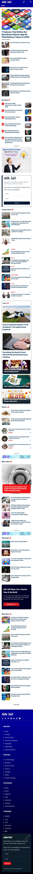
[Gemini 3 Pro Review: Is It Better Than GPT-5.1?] (6, 269)
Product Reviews (10, 778)
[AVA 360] (7, 2)
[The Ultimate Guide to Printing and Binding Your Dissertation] (5, 85)
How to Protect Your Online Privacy (20, 42)
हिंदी (6, 831)
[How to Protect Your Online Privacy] (5, 45)
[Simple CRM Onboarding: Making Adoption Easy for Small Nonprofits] (5, 77)
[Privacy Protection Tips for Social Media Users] (28, 118)
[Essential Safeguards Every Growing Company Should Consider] (6, 252)
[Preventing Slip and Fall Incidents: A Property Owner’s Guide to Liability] (6, 500)
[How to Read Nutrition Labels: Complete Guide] (5, 60)
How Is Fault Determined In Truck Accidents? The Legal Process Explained (15, 327)
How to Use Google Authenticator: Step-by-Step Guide (13, 105)
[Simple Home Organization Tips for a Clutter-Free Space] (6, 232)
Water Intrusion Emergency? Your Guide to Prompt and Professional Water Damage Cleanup (15, 488)
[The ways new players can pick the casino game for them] (6, 561)
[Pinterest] (11, 718)
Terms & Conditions (11, 740)
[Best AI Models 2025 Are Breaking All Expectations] (28, 132)
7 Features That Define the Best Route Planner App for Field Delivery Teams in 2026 (15, 34)
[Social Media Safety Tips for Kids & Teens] (6, 241)
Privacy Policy (9, 737)
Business (13, 249)
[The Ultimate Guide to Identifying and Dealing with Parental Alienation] (5, 439)
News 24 (7, 794)
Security (13, 292)
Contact (7, 734)
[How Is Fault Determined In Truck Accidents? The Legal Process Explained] (16, 314)
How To (12, 258)
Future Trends (14, 275)
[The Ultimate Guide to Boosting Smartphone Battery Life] (5, 53)
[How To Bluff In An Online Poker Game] (16, 382)
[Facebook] (3, 718)
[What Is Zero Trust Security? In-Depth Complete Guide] (5, 70)
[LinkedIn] (14, 718)
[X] (5, 718)
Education (8, 800)
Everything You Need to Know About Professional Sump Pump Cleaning (15, 354)
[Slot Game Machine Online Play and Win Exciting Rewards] (16, 367)
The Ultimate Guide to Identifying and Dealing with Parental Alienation (18, 437)
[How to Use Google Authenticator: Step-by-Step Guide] (28, 105)
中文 (6, 822)
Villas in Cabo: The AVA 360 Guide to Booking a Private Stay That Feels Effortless (21, 223)
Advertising (8, 747)
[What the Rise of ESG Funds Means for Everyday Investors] (6, 413)
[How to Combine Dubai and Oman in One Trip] (6, 215)
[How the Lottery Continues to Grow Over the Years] (6, 569)
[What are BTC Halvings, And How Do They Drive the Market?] (5, 431)
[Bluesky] (19, 718)
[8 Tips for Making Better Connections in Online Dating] (6, 515)
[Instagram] (8, 718)
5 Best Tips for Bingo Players (19, 541)
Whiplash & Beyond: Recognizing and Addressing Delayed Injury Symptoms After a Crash (20, 506)
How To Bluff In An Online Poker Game (16, 386)
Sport (7, 791)
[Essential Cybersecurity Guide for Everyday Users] (28, 111)
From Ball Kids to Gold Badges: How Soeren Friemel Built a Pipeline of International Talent (20, 261)
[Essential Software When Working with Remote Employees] (5, 446)
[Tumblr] (17, 718)
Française (8, 825)
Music (7, 788)
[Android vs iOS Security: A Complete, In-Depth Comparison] (6, 294)
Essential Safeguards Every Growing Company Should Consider (19, 627)
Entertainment (9, 806)
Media (7, 775)
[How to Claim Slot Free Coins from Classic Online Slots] (16, 397)
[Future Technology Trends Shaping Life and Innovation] (6, 277)
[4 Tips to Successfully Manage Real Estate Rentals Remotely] (6, 421)
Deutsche (8, 828)
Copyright (8, 743)
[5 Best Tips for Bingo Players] (6, 544)
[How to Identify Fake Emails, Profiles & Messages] (28, 125)
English (7, 816)
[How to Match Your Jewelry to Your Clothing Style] (6, 578)
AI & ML (12, 266)
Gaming (7, 803)
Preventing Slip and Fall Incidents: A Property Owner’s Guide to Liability (21, 499)
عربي (6, 819)
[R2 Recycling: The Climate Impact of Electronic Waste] (5, 93)
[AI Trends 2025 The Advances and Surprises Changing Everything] (6, 286)
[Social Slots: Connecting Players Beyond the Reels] (6, 552)
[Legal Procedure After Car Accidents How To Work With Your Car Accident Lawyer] (6, 523)
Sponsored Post (10, 750)
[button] (24, 2)
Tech (6, 797)
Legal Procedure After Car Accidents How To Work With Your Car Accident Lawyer (20, 522)
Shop (6, 731)
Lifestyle (7, 772)
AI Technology (9, 760)
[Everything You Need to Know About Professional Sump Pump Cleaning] (16, 341)
